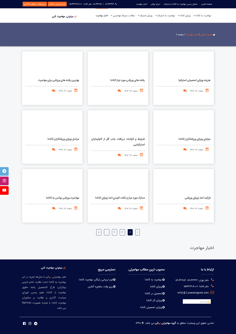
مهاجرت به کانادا (153, 280)
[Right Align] (208, 302)
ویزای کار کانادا (154, 300)
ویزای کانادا (156, 287)
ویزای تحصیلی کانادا (151, 307)
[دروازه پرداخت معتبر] (110, 301)
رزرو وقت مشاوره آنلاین (35, 4)
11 (99, 232)
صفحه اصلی (206, 34)
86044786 (97, 4)
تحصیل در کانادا (153, 293)
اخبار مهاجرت (192, 34)
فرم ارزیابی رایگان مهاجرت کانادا (96, 280)
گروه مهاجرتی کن (165, 323)
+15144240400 (75, 4)
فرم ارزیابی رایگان (57, 4)
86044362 (109, 4)
